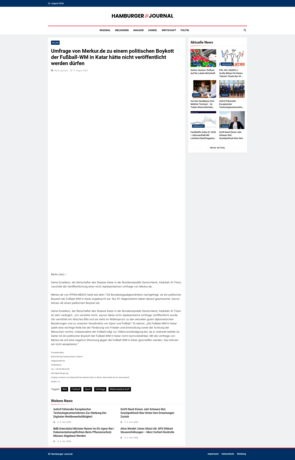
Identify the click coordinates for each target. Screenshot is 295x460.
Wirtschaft (169, 30)
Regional (105, 30)
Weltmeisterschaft (120, 389)
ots (58, 381)
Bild (65, 389)
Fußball (76, 389)
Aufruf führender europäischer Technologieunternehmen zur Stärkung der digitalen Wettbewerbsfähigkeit (79, 413)
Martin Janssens (61, 70)
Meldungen (122, 30)
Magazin (138, 30)
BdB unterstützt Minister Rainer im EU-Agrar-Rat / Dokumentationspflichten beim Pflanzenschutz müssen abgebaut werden (83, 432)
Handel (152, 30)
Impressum (213, 454)
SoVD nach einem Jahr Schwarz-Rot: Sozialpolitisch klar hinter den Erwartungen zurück (147, 413)
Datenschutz (228, 454)
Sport (88, 389)
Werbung (241, 454)
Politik (185, 30)
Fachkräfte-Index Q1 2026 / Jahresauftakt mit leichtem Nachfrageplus (203, 135)
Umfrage (100, 389)
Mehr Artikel (217, 148)
